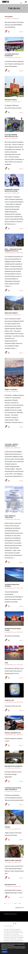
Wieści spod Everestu (11, 313)
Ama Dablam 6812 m (10, 884)
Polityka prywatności (10, 914)
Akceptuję (4, 951)
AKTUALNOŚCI (9, 16)
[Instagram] (15, 923)
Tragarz (7, 827)
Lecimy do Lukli (9, 700)
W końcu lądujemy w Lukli (13, 733)
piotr (17, 18)
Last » (19, 903)
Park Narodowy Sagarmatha (13, 766)
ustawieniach (4, 949)
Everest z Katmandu (11, 389)
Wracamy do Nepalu (11, 99)
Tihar (6, 662)
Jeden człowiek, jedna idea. (13, 860)
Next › (15, 903)
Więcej (21, 31)
